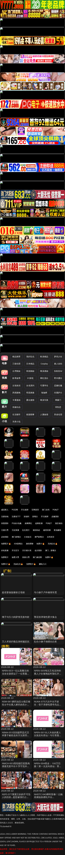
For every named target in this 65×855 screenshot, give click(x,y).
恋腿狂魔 (58, 385)
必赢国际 (55, 516)
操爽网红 (28, 523)
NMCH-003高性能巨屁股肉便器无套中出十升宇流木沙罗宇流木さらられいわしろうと (16, 768)
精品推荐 (16, 356)
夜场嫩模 (57, 530)
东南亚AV (58, 371)
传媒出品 (16, 407)
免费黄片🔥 (31, 564)
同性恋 (58, 407)
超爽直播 (39, 523)
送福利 (26, 516)
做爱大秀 (15, 557)
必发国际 (5, 537)
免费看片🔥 (6, 543)
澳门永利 (45, 509)
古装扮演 (16, 385)
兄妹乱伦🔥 (18, 564)
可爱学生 (44, 385)
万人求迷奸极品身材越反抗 (15, 641)
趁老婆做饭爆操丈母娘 (13, 592)
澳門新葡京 (39, 537)
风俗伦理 (58, 414)
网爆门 (58, 400)
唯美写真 (44, 400)
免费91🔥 (49, 557)
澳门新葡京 (16, 537)
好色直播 (5, 550)
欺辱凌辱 (16, 378)
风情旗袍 (16, 392)
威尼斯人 (5, 509)
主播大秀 (5, 530)
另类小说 (16, 421)
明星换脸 (30, 392)
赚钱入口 (42, 564)
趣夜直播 (47, 530)
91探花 (30, 378)
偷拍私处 (36, 530)
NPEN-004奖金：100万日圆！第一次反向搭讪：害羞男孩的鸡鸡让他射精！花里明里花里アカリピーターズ (48, 768)
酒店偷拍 (58, 523)
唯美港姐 (44, 371)
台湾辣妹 (16, 371)
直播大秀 (26, 557)
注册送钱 (5, 516)
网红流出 (44, 378)
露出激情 (30, 400)
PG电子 (56, 509)
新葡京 (35, 516)
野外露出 (58, 378)
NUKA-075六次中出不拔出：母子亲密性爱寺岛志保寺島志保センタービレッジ (48, 704)
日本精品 (30, 363)
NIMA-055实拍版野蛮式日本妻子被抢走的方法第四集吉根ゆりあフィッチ (15, 735)
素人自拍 (58, 363)
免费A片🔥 (5, 564)
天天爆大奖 (26, 550)
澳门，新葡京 (50, 550)
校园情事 (30, 414)
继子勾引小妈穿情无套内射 (15, 616)
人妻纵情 (44, 414)
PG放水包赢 (17, 523)
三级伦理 (16, 363)
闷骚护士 (58, 392)
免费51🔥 (40, 543)
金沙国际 (38, 550)
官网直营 (35, 509)
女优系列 (30, 385)
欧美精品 (44, 356)
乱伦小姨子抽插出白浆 (45, 641)
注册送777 (16, 516)
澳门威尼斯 (37, 557)
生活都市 (16, 414)
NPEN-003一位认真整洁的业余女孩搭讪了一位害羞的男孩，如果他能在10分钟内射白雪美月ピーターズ (16, 675)
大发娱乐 (27, 537)
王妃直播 (15, 530)
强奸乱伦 (30, 356)
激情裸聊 (29, 543)
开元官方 (15, 550)
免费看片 (5, 557)
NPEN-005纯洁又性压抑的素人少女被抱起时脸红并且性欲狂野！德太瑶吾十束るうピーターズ (48, 675)
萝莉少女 (58, 356)
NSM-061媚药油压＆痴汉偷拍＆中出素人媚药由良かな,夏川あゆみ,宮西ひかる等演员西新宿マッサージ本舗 (16, 706)
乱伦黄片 (26, 530)
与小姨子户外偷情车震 (45, 592)
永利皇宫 (50, 537)
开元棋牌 (24, 509)
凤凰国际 (5, 523)
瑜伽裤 (44, 392)
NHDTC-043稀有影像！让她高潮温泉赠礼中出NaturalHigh (48, 797)
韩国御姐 (30, 371)
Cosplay (44, 363)
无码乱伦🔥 (52, 543)
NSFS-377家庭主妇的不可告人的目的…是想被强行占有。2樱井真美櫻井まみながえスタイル (16, 798)
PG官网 (15, 509)
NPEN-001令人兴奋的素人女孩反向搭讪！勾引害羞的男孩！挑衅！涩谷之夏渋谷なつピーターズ (48, 737)
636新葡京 (18, 543)
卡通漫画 (16, 400)
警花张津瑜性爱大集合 (45, 616)
